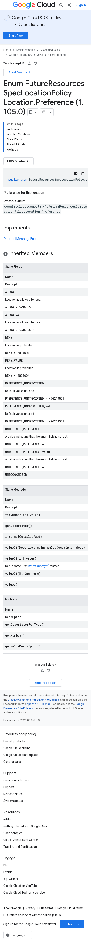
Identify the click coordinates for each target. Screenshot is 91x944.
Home (7, 49)
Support (8, 787)
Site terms (46, 908)
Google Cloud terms (70, 908)
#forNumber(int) (38, 566)
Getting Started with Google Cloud (25, 826)
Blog (6, 865)
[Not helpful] (36, 63)
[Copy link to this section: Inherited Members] (57, 253)
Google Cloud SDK (30, 17)
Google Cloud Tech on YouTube (24, 892)
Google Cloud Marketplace (20, 755)
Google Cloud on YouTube (20, 885)
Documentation (25, 49)
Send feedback (20, 72)
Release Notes (13, 794)
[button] (45, 254)
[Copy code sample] (82, 173)
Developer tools (50, 49)
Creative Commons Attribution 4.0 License (33, 699)
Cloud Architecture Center (20, 840)
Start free (15, 35)
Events (7, 872)
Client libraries (33, 24)
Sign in (81, 5)
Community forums (16, 780)
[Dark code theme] (75, 173)
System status (13, 800)
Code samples (12, 833)
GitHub (7, 819)
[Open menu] (7, 5)
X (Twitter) (10, 879)
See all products (14, 741)
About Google (12, 908)
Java (59, 17)
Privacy (30, 908)
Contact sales (12, 761)
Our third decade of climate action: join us (33, 915)
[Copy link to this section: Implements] (34, 228)
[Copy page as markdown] (44, 112)
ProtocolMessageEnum (20, 239)
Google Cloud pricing (16, 748)
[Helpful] (29, 63)
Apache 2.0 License (38, 704)
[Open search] (61, 5)
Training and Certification (20, 846)
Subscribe (72, 924)
